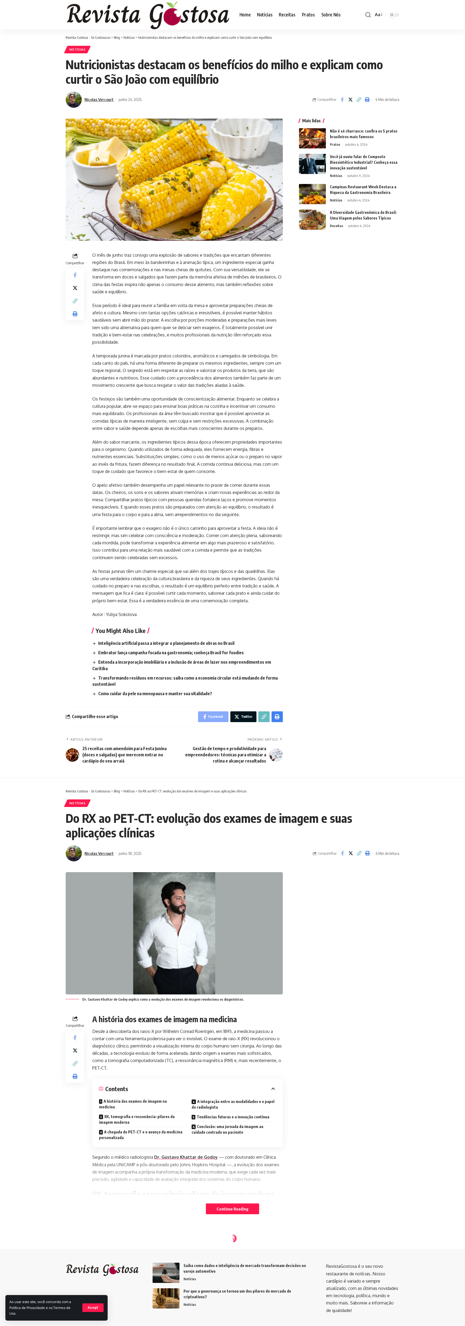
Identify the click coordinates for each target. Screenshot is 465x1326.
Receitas (336, 226)
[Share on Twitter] (350, 99)
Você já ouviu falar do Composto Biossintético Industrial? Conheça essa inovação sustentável (363, 162)
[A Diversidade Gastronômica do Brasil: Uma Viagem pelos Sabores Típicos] (312, 220)
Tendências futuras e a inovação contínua (233, 1117)
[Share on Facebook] (342, 99)
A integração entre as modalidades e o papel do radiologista (233, 1104)
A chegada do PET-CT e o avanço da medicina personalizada (140, 1135)
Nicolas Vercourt (99, 99)
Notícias (77, 49)
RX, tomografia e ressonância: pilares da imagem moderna (137, 1119)
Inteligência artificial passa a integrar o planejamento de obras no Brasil (166, 643)
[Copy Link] (358, 99)
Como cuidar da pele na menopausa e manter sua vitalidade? (155, 693)
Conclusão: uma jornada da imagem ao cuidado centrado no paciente (227, 1129)
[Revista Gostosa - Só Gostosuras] (148, 15)
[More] (367, 1301)
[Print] (367, 99)
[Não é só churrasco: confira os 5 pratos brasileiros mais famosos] (312, 138)
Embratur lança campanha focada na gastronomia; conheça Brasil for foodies (171, 652)
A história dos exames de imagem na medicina (133, 1104)
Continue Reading (232, 1208)
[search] (368, 15)
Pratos (335, 144)
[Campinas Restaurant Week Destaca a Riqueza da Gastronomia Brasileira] (312, 194)
